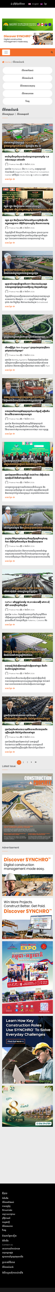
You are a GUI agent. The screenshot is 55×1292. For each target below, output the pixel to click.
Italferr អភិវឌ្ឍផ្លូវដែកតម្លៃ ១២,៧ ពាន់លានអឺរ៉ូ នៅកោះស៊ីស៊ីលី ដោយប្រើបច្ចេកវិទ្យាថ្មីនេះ (27, 604)
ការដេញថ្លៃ (6, 1206)
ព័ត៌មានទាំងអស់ (27, 70)
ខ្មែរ (45, 4)
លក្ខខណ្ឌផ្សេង (7, 1252)
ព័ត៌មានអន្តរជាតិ (23, 114)
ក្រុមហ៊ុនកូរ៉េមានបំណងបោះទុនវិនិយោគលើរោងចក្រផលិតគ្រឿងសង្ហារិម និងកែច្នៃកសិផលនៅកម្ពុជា (26, 731)
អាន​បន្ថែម (9, 179)
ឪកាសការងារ (7, 1210)
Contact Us (7, 1244)
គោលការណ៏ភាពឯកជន (11, 1248)
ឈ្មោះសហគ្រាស (8, 1214)
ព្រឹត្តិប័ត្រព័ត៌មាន (18, 4)
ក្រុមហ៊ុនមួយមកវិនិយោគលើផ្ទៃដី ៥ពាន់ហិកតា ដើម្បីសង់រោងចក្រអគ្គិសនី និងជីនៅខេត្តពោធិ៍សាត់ (27, 476)
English (35, 4)
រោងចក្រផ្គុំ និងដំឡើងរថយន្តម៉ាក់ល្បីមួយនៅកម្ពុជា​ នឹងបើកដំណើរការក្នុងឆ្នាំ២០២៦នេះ (26, 667)
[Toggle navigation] (6, 52)
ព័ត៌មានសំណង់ (27, 78)
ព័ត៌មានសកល (7, 1226)
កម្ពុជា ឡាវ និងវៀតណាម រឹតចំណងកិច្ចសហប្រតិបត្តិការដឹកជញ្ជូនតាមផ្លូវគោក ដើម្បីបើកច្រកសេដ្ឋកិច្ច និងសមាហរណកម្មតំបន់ (27, 222)
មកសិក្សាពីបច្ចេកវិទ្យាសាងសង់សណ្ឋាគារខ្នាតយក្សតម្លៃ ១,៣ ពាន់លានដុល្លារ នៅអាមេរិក (27, 158)
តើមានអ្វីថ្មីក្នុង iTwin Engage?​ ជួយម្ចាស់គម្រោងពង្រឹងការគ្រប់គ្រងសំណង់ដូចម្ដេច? (27, 349)
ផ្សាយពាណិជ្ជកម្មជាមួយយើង (12, 1256)
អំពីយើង (5, 1240)
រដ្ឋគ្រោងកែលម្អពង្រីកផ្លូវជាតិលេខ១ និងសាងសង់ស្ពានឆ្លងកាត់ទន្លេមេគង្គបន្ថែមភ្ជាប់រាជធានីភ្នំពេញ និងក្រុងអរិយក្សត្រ (26, 285)
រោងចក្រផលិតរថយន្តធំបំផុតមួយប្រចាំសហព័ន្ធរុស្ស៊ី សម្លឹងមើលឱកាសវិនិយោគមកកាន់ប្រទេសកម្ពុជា (27, 413)
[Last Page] (35, 762)
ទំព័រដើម (5, 1198)
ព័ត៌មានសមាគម (27, 93)
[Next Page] (31, 762)
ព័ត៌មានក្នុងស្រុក (8, 114)
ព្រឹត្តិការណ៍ (6, 1218)
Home (7, 62)
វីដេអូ (27, 101)
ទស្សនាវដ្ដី (6, 1222)
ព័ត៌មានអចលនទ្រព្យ (27, 86)
